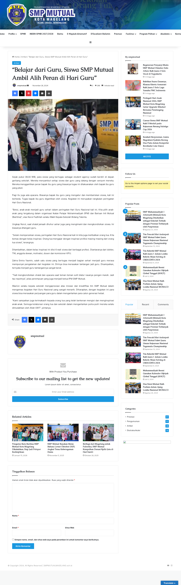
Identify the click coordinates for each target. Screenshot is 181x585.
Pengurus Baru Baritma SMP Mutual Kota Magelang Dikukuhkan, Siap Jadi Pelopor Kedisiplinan (26, 448)
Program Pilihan (147, 33)
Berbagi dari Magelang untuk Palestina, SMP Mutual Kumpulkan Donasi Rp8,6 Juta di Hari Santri (98, 448)
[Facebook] (15, 93)
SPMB (23, 33)
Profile (11, 33)
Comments (163, 304)
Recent (145, 304)
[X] (22, 93)
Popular (129, 304)
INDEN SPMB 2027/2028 (41, 33)
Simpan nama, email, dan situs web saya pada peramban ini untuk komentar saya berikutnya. (57, 540)
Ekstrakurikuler (133, 430)
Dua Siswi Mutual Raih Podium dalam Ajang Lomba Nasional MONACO (156, 284)
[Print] (49, 93)
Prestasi (118, 33)
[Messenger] (35, 93)
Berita (60, 33)
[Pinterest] (28, 93)
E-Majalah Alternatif (77, 33)
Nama (15, 516)
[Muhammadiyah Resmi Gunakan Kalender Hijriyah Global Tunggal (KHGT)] (133, 271)
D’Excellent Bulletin (100, 33)
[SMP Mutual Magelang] (90, 15)
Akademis (165, 33)
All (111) (147, 156)
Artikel (24, 57)
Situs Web (69, 528)
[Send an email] (28, 85)
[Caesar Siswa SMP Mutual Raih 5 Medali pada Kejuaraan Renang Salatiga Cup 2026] (133, 124)
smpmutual (22, 85)
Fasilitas (130, 33)
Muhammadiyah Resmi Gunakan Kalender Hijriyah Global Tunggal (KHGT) (155, 270)
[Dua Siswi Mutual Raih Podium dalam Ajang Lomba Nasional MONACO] (133, 285)
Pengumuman (133, 421)
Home (17, 57)
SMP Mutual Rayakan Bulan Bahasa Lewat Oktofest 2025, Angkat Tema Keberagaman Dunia (61, 448)
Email (15, 528)
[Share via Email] (42, 93)
